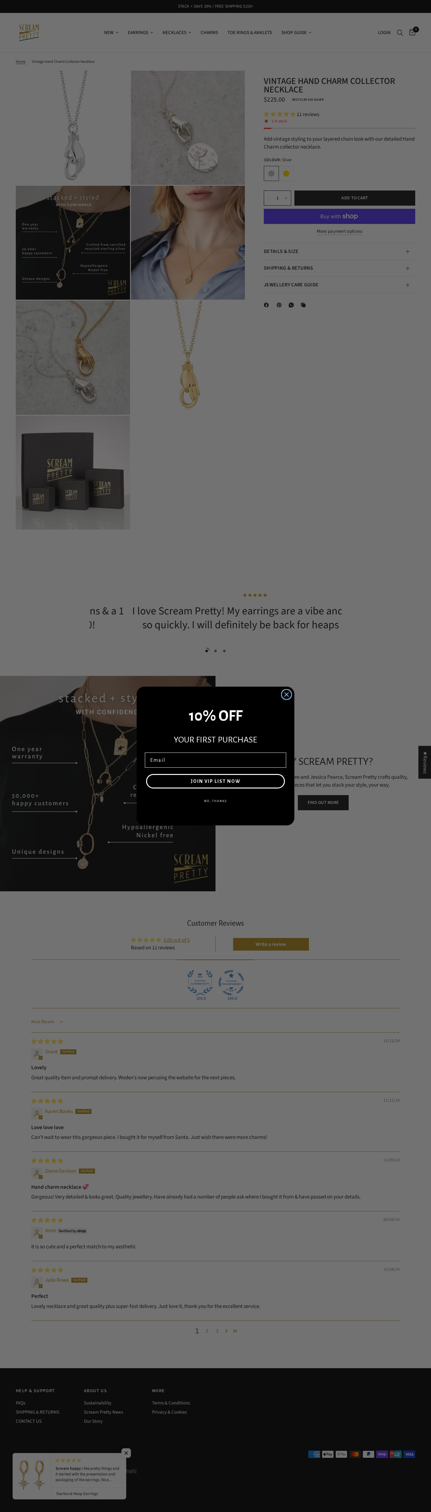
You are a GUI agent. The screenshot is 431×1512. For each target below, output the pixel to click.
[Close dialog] (286, 694)
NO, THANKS (215, 801)
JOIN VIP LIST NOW (215, 781)
